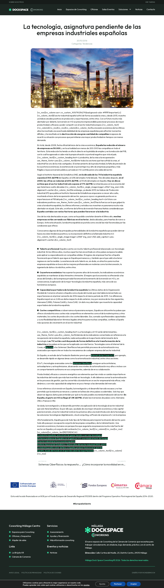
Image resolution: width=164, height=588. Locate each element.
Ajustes (102, 584)
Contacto (151, 9)
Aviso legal (14, 573)
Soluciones (123, 9)
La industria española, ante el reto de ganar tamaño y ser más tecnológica (69, 435)
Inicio (59, 9)
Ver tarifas (150, 2)
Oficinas (94, 9)
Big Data (49, 347)
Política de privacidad (32, 573)
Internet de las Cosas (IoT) (102, 355)
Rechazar (118, 584)
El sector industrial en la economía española (56, 441)
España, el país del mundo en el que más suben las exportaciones (65, 450)
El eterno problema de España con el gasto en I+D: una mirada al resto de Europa (72, 438)
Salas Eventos (108, 9)
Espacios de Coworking (76, 9)
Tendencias (87, 43)
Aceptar (133, 584)
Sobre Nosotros (16, 2)
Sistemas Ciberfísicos (82, 363)
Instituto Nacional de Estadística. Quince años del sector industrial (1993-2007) (71, 444)
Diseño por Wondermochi (143, 573)
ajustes (86, 585)
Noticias (138, 9)
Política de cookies (52, 573)
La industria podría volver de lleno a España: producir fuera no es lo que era (69, 447)
